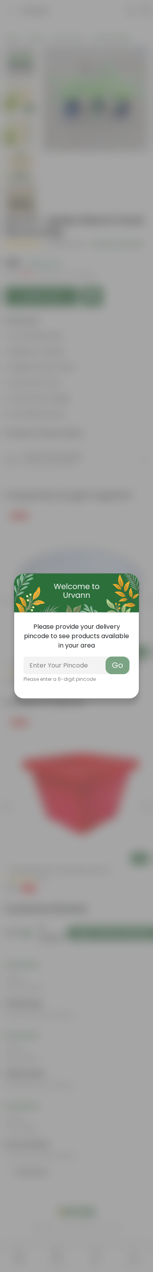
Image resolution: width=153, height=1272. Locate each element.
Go (117, 665)
